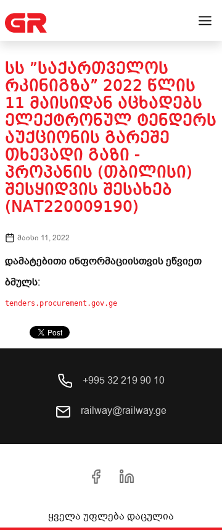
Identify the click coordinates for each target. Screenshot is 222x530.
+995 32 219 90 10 (122, 380)
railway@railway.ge (122, 411)
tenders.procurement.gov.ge (61, 303)
